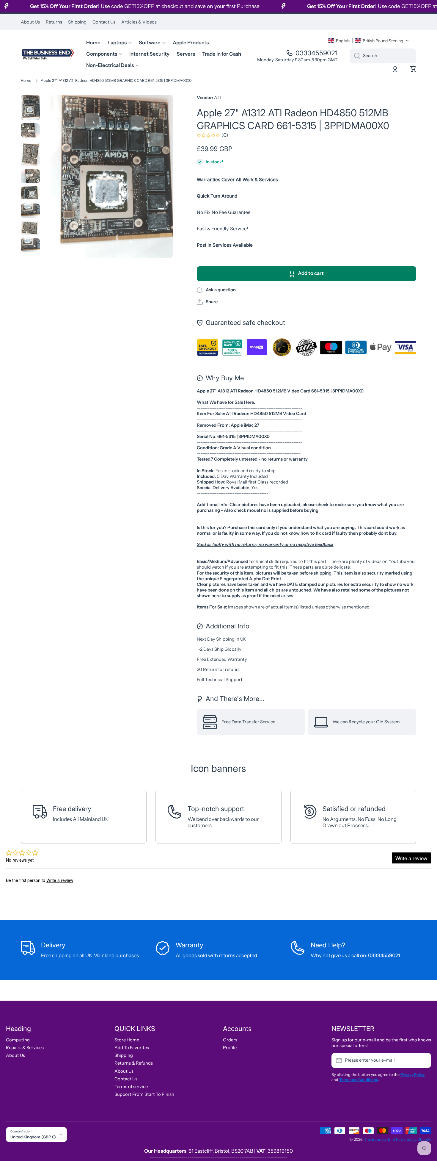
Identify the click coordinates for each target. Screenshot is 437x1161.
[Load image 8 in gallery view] (30, 245)
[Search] (355, 55)
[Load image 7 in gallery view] (30, 228)
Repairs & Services (25, 1047)
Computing (18, 1040)
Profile (230, 1047)
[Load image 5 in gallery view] (30, 193)
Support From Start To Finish (144, 1094)
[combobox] (383, 55)
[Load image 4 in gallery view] (30, 176)
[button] (368, 41)
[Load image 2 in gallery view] (30, 130)
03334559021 (316, 53)
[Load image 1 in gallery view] (30, 107)
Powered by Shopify (413, 1139)
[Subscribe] (423, 1060)
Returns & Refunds (133, 1063)
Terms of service (131, 1086)
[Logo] (47, 54)
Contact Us (125, 1079)
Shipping (123, 1055)
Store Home (126, 1040)
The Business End (379, 1139)
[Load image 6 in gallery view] (30, 211)
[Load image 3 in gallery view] (30, 153)
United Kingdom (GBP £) (33, 1137)
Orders (230, 1040)
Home (26, 80)
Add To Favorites (131, 1047)
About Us (15, 1055)
